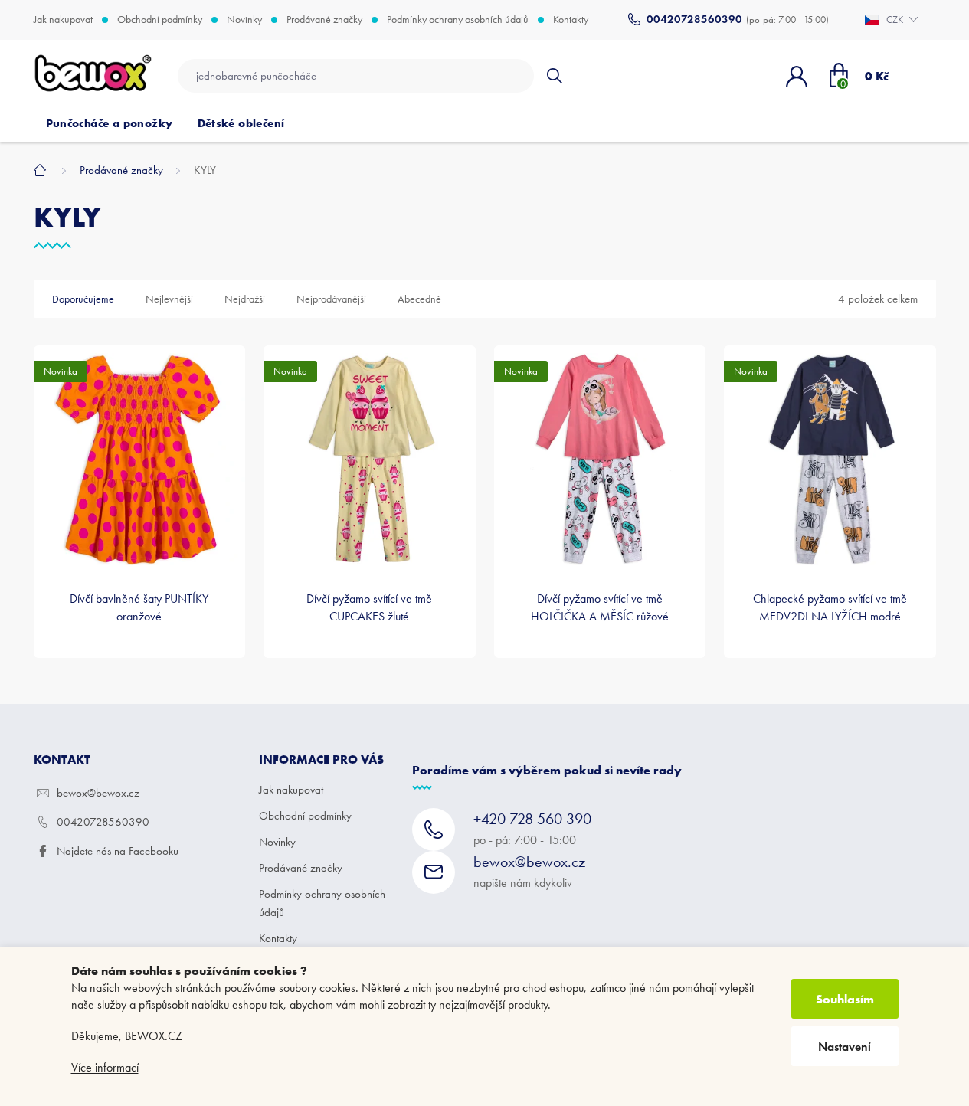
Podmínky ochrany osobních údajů (458, 20)
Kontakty (570, 20)
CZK (895, 19)
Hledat (554, 76)
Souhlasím (845, 998)
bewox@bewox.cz (98, 793)
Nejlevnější (169, 299)
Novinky (244, 20)
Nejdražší (244, 299)
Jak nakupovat (63, 20)
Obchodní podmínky (159, 20)
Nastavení (844, 1046)
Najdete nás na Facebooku (117, 851)
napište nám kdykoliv (529, 871)
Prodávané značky (324, 20)
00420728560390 (103, 822)
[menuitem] (109, 123)
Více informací (105, 1067)
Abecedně (419, 299)
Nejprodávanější (331, 299)
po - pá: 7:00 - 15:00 (532, 828)
